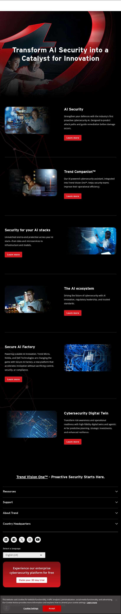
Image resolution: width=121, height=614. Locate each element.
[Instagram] (30, 540)
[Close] (116, 600)
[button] (24, 555)
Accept (52, 608)
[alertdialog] (60, 604)
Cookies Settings (30, 608)
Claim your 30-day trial (30, 579)
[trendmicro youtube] (38, 540)
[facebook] (14, 540)
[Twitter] (22, 540)
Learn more (73, 138)
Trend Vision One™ (32, 477)
